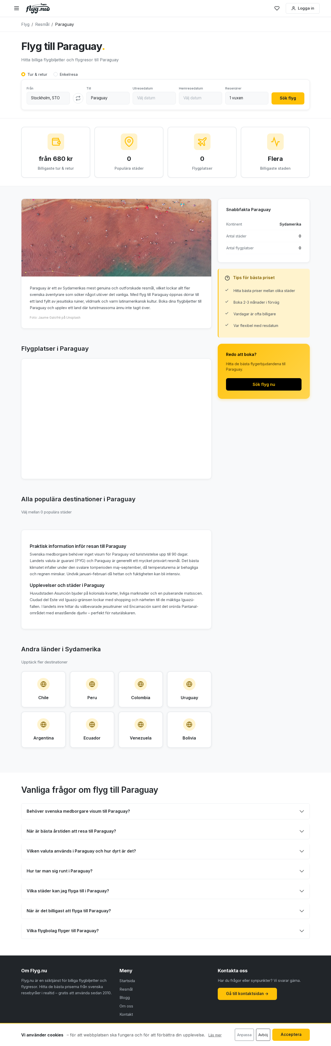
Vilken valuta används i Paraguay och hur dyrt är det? (81, 851)
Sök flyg (288, 98)
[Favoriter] (277, 8)
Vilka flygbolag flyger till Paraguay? (63, 930)
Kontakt (126, 1014)
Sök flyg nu (264, 384)
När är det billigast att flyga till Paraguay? (69, 910)
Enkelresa (69, 74)
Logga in (306, 8)
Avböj (263, 1035)
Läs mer (215, 1035)
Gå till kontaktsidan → (247, 993)
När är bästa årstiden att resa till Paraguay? (71, 831)
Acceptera (291, 1034)
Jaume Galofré (50, 317)
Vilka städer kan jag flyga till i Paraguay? (68, 890)
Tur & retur (37, 74)
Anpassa (244, 1035)
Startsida (127, 980)
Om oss (126, 1006)
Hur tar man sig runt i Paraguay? (60, 870)
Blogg (124, 997)
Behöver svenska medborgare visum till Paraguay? (78, 811)
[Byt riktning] (78, 98)
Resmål (126, 989)
